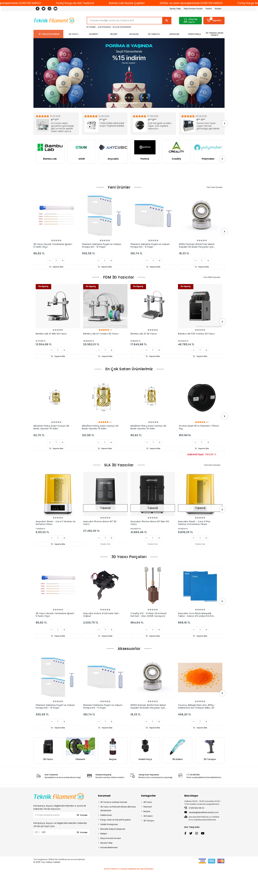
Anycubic (81, 158)
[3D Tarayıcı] (209, 747)
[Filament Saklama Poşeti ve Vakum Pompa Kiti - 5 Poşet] (105, 216)
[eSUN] (50, 147)
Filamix (208, 173)
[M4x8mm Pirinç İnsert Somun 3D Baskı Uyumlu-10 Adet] (105, 397)
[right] (224, 123)
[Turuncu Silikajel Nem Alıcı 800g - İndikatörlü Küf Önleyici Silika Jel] (153, 677)
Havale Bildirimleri (109, 847)
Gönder (83, 815)
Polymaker (176, 158)
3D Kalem (177, 759)
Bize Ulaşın (191, 795)
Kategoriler (148, 795)
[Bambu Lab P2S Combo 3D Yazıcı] (153, 306)
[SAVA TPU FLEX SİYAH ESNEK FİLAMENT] (202, 397)
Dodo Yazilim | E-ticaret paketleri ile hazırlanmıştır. (129, 868)
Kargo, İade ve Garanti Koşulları (115, 819)
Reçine (112, 759)
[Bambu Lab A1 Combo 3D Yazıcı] (58, 306)
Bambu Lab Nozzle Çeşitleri (127, 3)
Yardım (208, 8)
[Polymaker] (176, 147)
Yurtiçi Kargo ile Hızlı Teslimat (75, 3)
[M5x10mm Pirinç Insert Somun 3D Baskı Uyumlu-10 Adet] (56, 397)
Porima (113, 158)
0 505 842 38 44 (196, 808)
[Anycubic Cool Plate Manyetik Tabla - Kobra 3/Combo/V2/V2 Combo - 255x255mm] (153, 586)
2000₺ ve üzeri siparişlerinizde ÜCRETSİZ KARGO (191, 3)
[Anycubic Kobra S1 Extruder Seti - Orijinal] (58, 586)
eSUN (50, 158)
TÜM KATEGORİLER (50, 34)
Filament (80, 759)
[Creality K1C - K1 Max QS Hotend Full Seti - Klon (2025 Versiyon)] (105, 586)
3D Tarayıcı (210, 759)
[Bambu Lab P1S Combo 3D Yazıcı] (200, 306)
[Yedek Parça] (145, 747)
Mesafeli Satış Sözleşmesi (112, 829)
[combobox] (37, 832)
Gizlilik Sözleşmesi (109, 824)
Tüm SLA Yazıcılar (212, 465)
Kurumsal (104, 795)
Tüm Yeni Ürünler (214, 187)
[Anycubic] (81, 147)
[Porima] (113, 147)
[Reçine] (112, 747)
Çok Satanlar (104, 27)
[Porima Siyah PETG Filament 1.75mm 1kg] (153, 397)
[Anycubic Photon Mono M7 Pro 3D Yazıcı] (200, 494)
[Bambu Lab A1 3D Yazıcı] (105, 306)
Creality (145, 158)
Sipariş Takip (175, 8)
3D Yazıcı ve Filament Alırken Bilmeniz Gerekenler (118, 808)
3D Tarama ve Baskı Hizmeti (113, 802)
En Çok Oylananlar (122, 27)
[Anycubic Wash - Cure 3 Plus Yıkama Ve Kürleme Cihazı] (153, 494)
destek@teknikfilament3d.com (204, 812)
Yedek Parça (145, 759)
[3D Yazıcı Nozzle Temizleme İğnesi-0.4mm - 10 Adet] (200, 586)
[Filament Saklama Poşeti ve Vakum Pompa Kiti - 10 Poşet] (56, 216)
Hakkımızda (106, 815)
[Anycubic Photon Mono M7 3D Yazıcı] (58, 494)
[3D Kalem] (177, 747)
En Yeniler (91, 27)
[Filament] (80, 747)
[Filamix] (208, 154)
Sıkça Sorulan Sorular (193, 8)
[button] (214, 20)
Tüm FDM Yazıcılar (211, 277)
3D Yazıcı (48, 759)
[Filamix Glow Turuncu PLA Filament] (202, 216)
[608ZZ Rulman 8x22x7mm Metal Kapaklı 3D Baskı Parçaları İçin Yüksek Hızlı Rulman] (153, 216)
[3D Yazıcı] (48, 747)
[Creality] (145, 147)
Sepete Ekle (57, 267)
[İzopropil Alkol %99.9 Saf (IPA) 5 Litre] (200, 677)
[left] (33, 123)
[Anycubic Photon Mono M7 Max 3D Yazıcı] (105, 494)
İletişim (218, 8)
